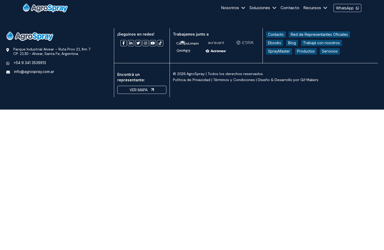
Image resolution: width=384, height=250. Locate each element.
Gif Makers (309, 79)
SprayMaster (279, 51)
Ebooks (274, 43)
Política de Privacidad (191, 79)
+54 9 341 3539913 (30, 62)
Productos (306, 51)
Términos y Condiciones (234, 79)
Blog (292, 43)
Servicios (330, 51)
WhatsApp (345, 8)
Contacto (276, 34)
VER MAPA (139, 90)
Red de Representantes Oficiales (319, 34)
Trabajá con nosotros (321, 43)
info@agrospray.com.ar (34, 71)
